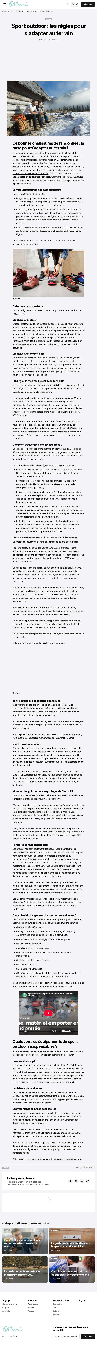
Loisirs (12, 11)
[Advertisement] (48, 60)
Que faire (6, 1311)
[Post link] (25, 1241)
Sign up (82, 1300)
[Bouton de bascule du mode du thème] (75, 4)
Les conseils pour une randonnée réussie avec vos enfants (54, 1159)
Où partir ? (6, 1307)
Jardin (56, 1307)
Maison (56, 1315)
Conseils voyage (9, 1304)
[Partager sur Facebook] (70, 1181)
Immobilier (57, 1304)
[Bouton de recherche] (67, 4)
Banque (31, 1307)
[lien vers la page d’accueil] (19, 4)
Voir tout (46, 1223)
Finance (31, 1311)
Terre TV (54, 39)
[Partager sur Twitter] (76, 1181)
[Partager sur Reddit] (81, 1181)
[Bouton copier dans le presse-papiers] (87, 1181)
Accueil (4, 11)
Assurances (33, 1304)
